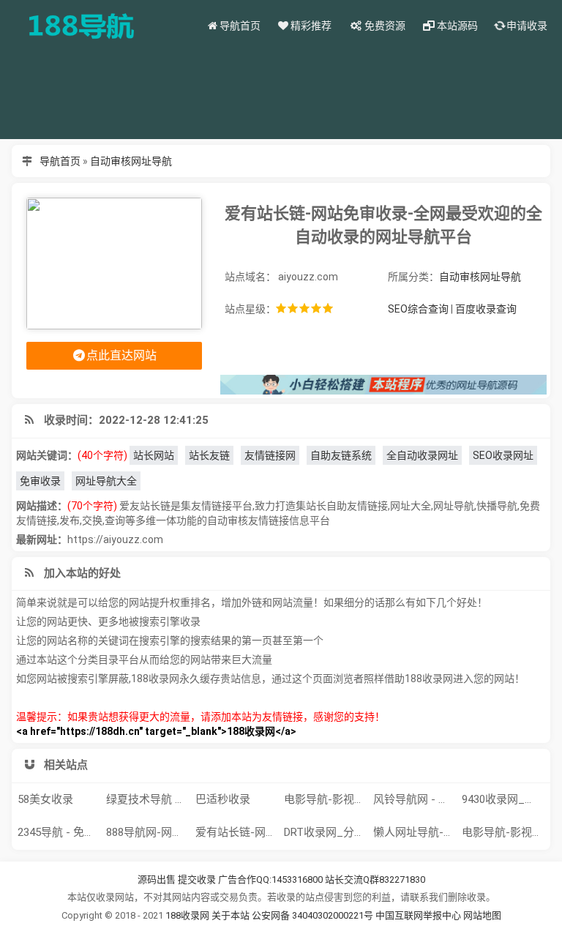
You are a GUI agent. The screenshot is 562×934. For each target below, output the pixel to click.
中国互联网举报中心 (419, 915)
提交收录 (197, 879)
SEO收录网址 (503, 455)
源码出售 (157, 879)
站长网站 (153, 455)
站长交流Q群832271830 (375, 879)
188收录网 (187, 915)
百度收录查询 (486, 309)
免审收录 (40, 481)
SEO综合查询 (418, 309)
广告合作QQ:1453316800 (270, 879)
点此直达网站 (121, 355)
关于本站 (230, 915)
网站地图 (482, 915)
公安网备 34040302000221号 (313, 915)
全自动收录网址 (422, 455)
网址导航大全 (106, 481)
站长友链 (209, 455)
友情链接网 (270, 455)
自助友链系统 (341, 455)
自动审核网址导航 (131, 161)
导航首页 (60, 161)
